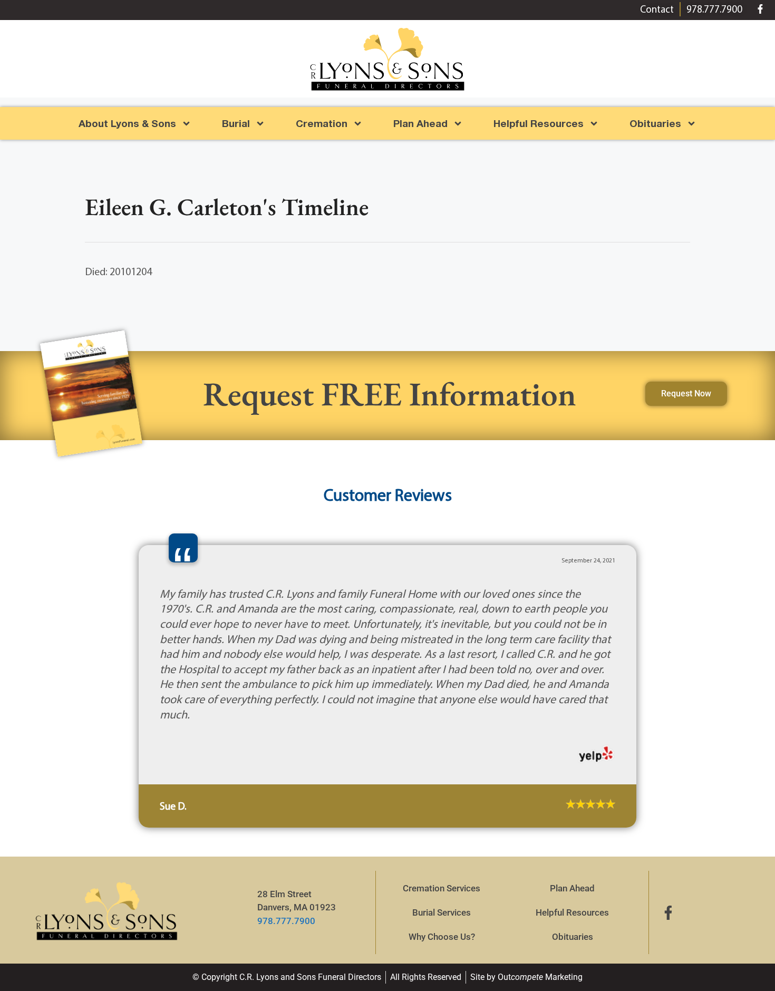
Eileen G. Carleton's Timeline (227, 206)
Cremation (321, 123)
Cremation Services (441, 806)
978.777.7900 (286, 839)
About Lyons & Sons (127, 123)
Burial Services (441, 830)
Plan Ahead (420, 123)
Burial (236, 123)
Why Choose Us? (442, 855)
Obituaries (572, 855)
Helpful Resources (538, 123)
